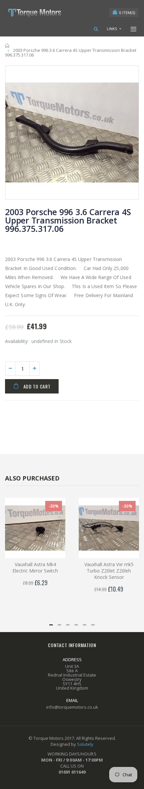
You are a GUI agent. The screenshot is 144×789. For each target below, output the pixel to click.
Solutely (85, 744)
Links (112, 28)
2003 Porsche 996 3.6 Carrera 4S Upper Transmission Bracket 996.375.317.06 (68, 220)
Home (7, 45)
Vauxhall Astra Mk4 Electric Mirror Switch (35, 567)
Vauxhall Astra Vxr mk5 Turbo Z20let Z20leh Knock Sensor (109, 570)
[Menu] (133, 28)
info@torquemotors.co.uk (72, 707)
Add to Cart (37, 386)
